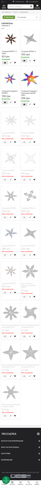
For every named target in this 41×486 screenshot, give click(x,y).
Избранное (19, 1)
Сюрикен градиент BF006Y (10, 92)
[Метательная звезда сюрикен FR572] (10, 312)
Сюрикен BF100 (8, 170)
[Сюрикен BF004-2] (30, 39)
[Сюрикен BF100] (10, 158)
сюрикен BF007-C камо (9, 52)
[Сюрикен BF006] (30, 120)
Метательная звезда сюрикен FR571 (30, 326)
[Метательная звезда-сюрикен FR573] (30, 271)
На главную (6, 12)
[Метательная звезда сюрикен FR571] (30, 312)
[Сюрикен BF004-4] (30, 195)
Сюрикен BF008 (8, 133)
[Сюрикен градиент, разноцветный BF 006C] (30, 78)
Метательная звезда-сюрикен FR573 (28, 285)
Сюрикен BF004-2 (28, 51)
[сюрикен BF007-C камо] (10, 39)
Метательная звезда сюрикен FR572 (11, 326)
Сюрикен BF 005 (8, 245)
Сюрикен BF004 (27, 170)
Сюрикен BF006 (27, 133)
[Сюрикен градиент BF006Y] (10, 78)
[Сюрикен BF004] (30, 158)
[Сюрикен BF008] (10, 120)
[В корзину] (5, 63)
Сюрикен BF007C (9, 283)
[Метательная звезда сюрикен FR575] (30, 352)
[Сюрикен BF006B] (10, 195)
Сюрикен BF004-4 (28, 208)
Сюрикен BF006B (9, 208)
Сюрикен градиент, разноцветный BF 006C (29, 93)
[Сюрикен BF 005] (10, 233)
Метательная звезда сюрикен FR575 (30, 365)
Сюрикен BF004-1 (28, 245)
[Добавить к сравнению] (10, 63)
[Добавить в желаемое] (15, 63)
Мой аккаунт (33, 1)
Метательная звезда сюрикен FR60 (11, 405)
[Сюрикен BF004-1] (30, 233)
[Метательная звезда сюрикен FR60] (10, 392)
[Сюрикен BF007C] (10, 271)
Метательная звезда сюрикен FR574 (11, 365)
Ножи (15, 12)
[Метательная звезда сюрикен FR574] (10, 352)
